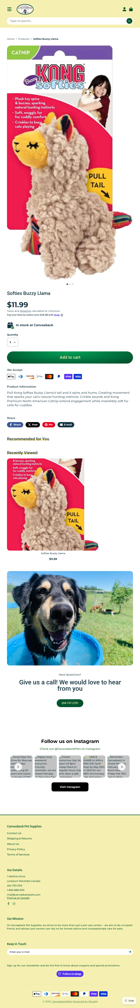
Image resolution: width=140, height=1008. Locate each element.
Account (124, 9)
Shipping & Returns (19, 838)
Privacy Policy (16, 849)
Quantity (12, 334)
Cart (131, 9)
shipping (25, 311)
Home (11, 38)
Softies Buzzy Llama (53, 510)
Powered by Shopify (85, 1001)
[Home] (25, 9)
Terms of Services (18, 854)
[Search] (129, 21)
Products (23, 38)
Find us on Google (18, 897)
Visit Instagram (70, 787)
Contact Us (14, 833)
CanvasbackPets (62, 1001)
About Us (13, 844)
